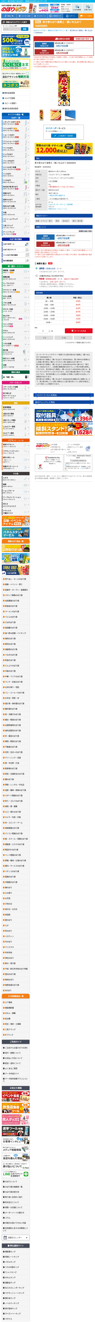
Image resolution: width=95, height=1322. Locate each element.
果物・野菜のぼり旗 (13, 741)
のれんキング (10, 1277)
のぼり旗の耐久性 (12, 1192)
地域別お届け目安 (82, 39)
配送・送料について (13, 1063)
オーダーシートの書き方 (14, 1212)
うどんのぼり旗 (11, 616)
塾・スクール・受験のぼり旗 (16, 838)
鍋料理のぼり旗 (11, 708)
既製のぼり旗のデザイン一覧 (57, 30)
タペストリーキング (13, 1313)
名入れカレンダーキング (14, 1287)
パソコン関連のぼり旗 (13, 833)
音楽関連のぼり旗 (12, 828)
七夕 (7, 925)
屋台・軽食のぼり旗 (13, 719)
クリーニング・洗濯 (13, 757)
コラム (7, 1217)
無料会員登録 (9, 93)
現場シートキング (12, 1256)
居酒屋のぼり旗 (11, 627)
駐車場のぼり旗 (11, 768)
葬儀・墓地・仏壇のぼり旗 (15, 860)
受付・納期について (13, 1052)
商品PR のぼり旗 (11, 849)
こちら (60, 131)
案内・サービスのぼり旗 (14, 865)
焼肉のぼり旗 (10, 638)
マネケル (8, 1318)
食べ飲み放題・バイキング (15, 633)
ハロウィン (9, 936)
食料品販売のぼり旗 (13, 730)
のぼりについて (11, 1181)
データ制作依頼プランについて (15, 1079)
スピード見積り (10, 103)
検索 (24, 29)
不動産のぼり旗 (11, 746)
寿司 (57, 221)
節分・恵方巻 (10, 963)
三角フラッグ (10, 1029)
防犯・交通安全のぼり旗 (14, 773)
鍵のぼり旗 (9, 779)
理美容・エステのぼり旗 (14, 844)
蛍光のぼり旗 (10, 974)
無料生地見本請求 (11, 108)
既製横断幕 (9, 1007)
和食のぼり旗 (10, 660)
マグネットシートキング (14, 1293)
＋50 (83, 337)
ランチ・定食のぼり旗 (13, 681)
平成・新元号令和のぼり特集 (16, 968)
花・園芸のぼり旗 (12, 736)
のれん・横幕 (10, 1013)
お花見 (7, 898)
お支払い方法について (13, 1058)
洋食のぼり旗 (10, 671)
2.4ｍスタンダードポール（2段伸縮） (61, 204)
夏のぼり (8, 920)
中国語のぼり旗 (11, 882)
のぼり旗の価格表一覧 (13, 1186)
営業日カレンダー (15, 1237)
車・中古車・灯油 (12, 763)
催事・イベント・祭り (13, 584)
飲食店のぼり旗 (11, 606)
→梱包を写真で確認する (56, 195)
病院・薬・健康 (11, 806)
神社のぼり (9, 958)
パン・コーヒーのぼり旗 (14, 692)
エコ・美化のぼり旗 (13, 811)
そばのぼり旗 (10, 622)
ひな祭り (8, 893)
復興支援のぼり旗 (12, 985)
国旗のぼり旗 (10, 876)
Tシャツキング (11, 1272)
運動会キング (10, 1282)
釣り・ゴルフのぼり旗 (13, 801)
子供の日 (8, 903)
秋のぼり (8, 930)
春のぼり (8, 887)
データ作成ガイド (12, 1073)
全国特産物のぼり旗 (13, 725)
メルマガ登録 (9, 98)
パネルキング (10, 1262)
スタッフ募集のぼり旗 (13, 595)
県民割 (7, 914)
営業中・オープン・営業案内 (16, 589)
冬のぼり (8, 941)
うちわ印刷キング (12, 1267)
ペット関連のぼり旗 (13, 855)
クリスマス (9, 947)
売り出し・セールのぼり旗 (15, 579)
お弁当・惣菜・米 (12, 698)
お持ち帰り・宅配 (12, 687)
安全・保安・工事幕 (13, 1024)
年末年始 (8, 952)
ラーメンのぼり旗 (12, 611)
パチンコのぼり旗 (12, 871)
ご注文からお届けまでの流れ (16, 1047)
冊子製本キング (11, 1308)
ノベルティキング (12, 1303)
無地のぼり (9, 979)
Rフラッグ (9, 1034)
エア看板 (8, 1002)
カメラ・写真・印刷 (13, 817)
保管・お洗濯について (13, 1207)
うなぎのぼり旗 (11, 654)
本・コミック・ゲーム (13, 822)
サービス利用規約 (74, 444)
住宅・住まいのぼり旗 (13, 752)
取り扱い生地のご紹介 (13, 1197)
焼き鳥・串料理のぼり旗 (14, 703)
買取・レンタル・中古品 (14, 784)
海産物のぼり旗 (11, 649)
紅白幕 (7, 1018)
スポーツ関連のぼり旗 (13, 795)
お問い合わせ (72, 452)
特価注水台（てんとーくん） (58, 209)
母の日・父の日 (11, 909)
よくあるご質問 (11, 1068)
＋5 (44, 337)
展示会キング (10, 1298)
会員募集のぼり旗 (12, 600)
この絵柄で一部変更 (63, 136)
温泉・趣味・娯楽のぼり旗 (15, 790)
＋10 (64, 337)
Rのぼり (8, 990)
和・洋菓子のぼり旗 (13, 714)
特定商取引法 (55, 447)
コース (50, 268)
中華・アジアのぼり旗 (13, 676)
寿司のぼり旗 (10, 644)
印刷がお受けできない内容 (15, 1222)
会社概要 (54, 444)
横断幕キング (10, 1251)
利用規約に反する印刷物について (15, 1229)
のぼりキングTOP (39, 30)
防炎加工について (12, 1202)
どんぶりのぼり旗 (12, 665)
